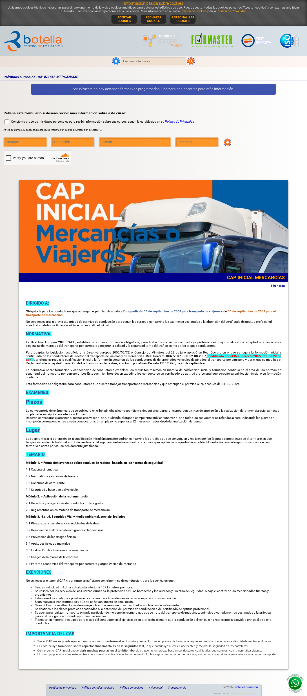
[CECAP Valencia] (163, 50)
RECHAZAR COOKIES (154, 19)
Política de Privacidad (232, 11)
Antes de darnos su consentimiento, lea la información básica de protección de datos (53, 129)
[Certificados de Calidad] (289, 50)
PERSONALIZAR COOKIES (182, 19)
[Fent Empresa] (256, 50)
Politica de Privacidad (179, 121)
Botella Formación (246, 687)
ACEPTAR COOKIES (124, 19)
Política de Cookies (193, 11)
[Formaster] (212, 50)
